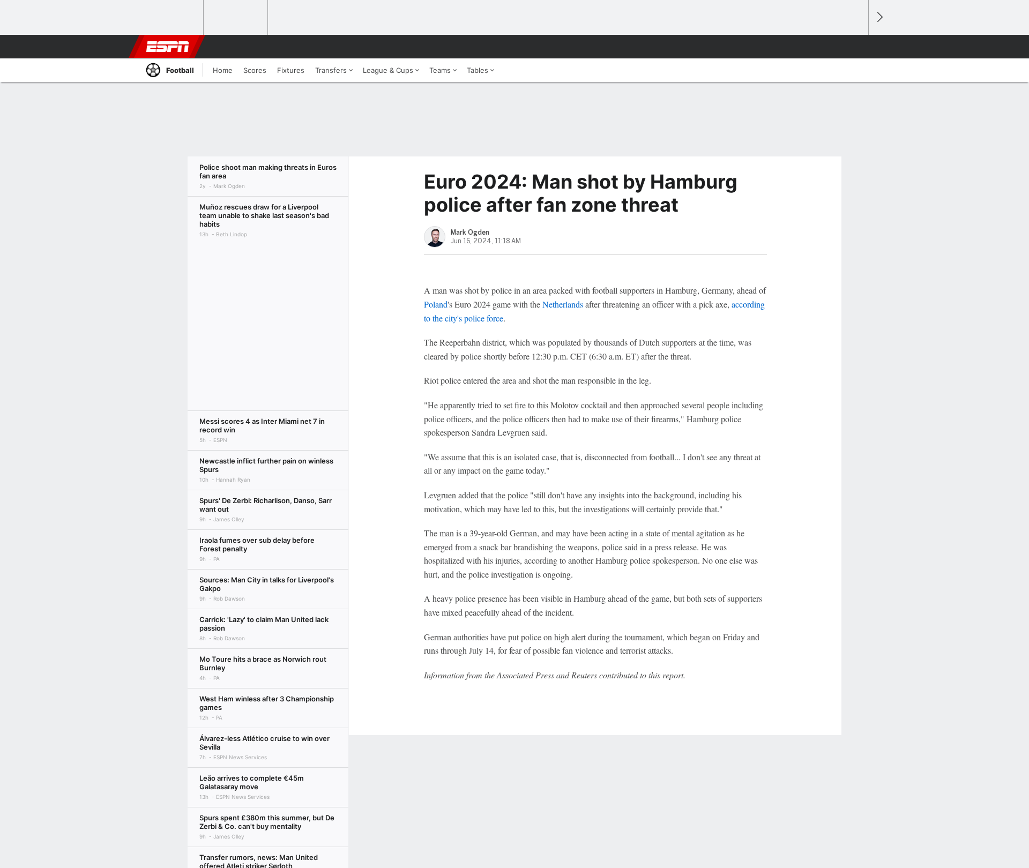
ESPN (167, 46)
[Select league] (172, 18)
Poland (436, 304)
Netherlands (562, 304)
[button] (855, 46)
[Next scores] (879, 17)
